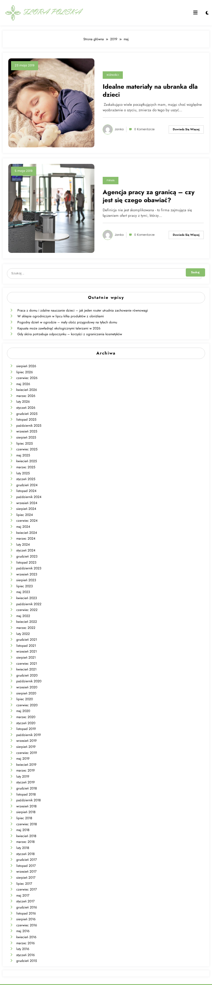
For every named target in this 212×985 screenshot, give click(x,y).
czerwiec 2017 (26, 889)
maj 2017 (22, 895)
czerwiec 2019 (26, 752)
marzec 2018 (25, 841)
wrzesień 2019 (26, 740)
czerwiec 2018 (26, 824)
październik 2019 (28, 734)
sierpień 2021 (26, 657)
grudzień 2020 (27, 675)
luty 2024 (23, 544)
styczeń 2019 (25, 782)
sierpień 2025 (26, 437)
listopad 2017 (26, 865)
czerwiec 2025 (27, 449)
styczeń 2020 (25, 723)
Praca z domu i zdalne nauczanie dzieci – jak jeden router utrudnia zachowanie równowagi (82, 310)
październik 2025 (28, 425)
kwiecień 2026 (26, 389)
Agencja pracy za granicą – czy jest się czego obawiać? (149, 196)
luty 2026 (23, 401)
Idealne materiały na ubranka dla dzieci (150, 91)
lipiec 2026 (24, 372)
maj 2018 (23, 829)
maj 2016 (23, 931)
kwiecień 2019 (26, 764)
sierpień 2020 (26, 693)
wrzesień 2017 (26, 871)
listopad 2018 (26, 794)
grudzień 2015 (26, 960)
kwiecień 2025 (26, 461)
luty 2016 (22, 948)
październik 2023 (28, 568)
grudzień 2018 (26, 788)
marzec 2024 (25, 538)
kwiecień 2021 (26, 669)
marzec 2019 (25, 770)
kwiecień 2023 (26, 598)
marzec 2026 (25, 395)
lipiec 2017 (24, 883)
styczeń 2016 (25, 954)
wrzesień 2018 (26, 806)
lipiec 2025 (24, 443)
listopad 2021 (26, 645)
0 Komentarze (144, 129)
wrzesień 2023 (26, 574)
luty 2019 (22, 776)
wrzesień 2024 (26, 502)
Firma (111, 180)
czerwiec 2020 (27, 705)
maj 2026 (23, 383)
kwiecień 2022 (26, 621)
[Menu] (195, 13)
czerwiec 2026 (27, 377)
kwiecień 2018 (26, 836)
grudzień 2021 (26, 639)
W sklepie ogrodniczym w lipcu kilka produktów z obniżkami (60, 316)
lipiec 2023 (24, 586)
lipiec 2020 (24, 699)
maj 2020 (23, 710)
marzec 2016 (25, 943)
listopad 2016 (26, 913)
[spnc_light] (207, 13)
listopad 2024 (26, 490)
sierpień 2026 (26, 366)
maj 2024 (23, 526)
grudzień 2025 (27, 413)
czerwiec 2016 (26, 925)
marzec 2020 (25, 717)
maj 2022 (23, 615)
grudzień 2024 (27, 485)
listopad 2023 (26, 562)
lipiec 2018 (24, 818)
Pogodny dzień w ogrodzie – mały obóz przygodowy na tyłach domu (67, 322)
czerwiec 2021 (26, 663)
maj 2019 (23, 758)
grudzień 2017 (26, 859)
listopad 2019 (26, 728)
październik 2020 (28, 681)
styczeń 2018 (25, 853)
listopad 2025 (26, 419)
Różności (113, 75)
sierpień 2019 (26, 746)
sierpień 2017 (25, 877)
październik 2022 (28, 604)
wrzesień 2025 (26, 431)
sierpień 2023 (26, 580)
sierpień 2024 (26, 508)
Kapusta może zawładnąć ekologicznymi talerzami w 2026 (58, 328)
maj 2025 (23, 455)
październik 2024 (28, 496)
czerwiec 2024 (27, 520)
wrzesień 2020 (26, 687)
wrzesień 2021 (26, 651)
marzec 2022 (25, 627)
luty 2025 (23, 473)
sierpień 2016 (26, 919)
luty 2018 (22, 847)
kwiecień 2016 (26, 937)
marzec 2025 (25, 467)
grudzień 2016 (26, 907)
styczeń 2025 (25, 479)
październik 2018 (28, 800)
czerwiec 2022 (27, 609)
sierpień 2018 (26, 812)
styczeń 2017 (25, 901)
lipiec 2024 (24, 514)
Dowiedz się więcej (186, 129)
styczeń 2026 (25, 407)
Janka (119, 129)
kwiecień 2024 (26, 532)
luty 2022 (23, 633)
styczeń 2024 (25, 550)
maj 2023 (23, 591)
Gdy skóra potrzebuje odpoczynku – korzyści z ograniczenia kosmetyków (69, 334)
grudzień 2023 (27, 556)
